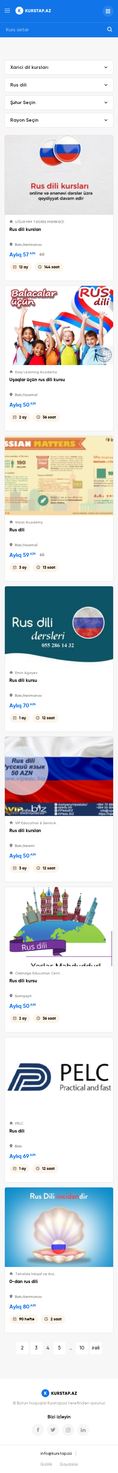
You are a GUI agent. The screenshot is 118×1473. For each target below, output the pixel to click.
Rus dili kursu (23, 680)
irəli (96, 1348)
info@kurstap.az (56, 1453)
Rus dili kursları (25, 229)
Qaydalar (69, 1465)
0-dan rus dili (23, 1281)
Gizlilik (46, 1465)
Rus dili (17, 530)
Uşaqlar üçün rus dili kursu (37, 379)
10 (82, 1348)
